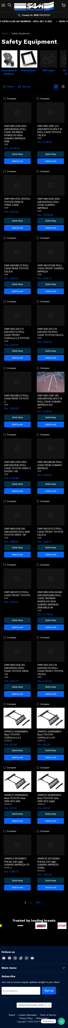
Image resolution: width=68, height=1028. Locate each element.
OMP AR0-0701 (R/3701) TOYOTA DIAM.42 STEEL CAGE (17, 201)
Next (38, 902)
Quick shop (17, 154)
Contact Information (28, 1015)
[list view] (62, 86)
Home (5, 33)
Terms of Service (48, 1015)
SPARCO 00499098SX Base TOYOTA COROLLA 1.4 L (16, 734)
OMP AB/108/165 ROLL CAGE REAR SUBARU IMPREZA (49, 465)
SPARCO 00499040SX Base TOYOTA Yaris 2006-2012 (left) (16, 798)
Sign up (48, 990)
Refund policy (42, 1018)
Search (12, 1015)
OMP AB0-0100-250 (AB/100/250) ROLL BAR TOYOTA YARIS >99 (17, 531)
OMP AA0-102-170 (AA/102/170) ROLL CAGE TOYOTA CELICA (50, 332)
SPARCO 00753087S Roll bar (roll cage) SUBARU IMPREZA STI (16, 861)
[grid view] (56, 86)
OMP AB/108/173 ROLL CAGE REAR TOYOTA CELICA (16, 268)
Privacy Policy (26, 1018)
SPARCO (8, 741)
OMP (6, 144)
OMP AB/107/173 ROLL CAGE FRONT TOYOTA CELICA (50, 531)
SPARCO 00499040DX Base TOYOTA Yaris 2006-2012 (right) (49, 798)
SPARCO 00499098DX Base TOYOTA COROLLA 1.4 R (49, 734)
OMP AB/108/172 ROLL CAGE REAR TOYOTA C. (16, 398)
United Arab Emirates (32, 1005)
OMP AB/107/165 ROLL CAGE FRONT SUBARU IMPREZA (50, 268)
